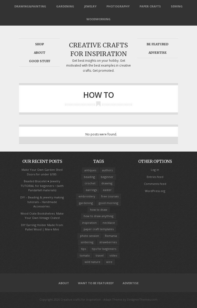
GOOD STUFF (39, 61)
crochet (90, 183)
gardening (86, 203)
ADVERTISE (158, 53)
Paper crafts (150, 6)
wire (109, 262)
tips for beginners (104, 249)
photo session (89, 236)
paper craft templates (99, 229)
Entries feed (155, 177)
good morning (108, 203)
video (113, 255)
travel (100, 255)
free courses (110, 196)
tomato (85, 255)
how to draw (98, 209)
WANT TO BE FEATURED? (96, 283)
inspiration (89, 223)
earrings (91, 190)
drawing (106, 183)
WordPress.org (155, 191)
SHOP (39, 44)
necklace (109, 223)
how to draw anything (98, 216)
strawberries (108, 242)
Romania (111, 236)
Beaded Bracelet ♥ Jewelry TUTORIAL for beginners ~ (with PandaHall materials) (42, 185)
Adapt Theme (112, 299)
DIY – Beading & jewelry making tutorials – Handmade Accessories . (42, 201)
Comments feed (155, 184)
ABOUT (39, 53)
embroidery (86, 196)
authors (107, 170)
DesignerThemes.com (142, 299)
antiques (90, 170)
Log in (155, 170)
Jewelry (90, 6)
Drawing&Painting (30, 6)
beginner (107, 177)
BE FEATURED (158, 44)
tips (83, 249)
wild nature (92, 262)
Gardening (65, 6)
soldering (87, 242)
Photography (118, 6)
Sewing (177, 6)
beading (89, 177)
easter (107, 190)
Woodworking (98, 19)
